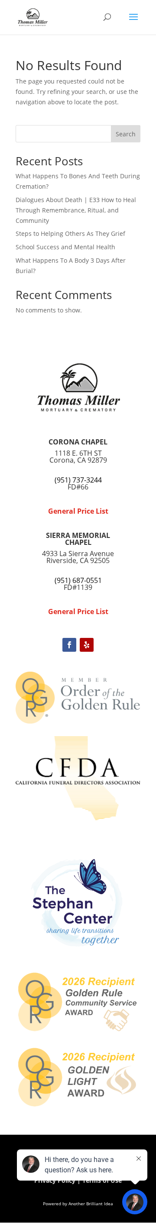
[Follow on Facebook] (69, 645)
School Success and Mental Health (65, 247)
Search (126, 134)
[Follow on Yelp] (87, 645)
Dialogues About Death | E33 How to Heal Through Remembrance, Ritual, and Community (76, 210)
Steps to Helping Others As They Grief (70, 233)
